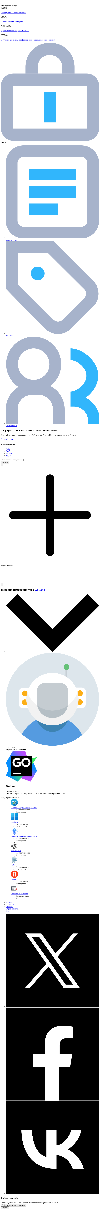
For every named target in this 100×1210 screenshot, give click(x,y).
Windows (14, 822)
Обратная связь (12, 909)
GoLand (40, 589)
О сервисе (10, 904)
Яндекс (14, 879)
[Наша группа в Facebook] (52, 1100)
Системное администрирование (24, 808)
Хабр (8, 449)
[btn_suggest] (2, 465)
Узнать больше (7, 439)
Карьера (9, 453)
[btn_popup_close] (5, 1207)
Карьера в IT (16, 851)
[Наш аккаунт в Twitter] (52, 1006)
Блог (8, 911)
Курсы (8, 455)
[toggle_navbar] (2, 584)
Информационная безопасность (24, 836)
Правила (9, 907)
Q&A (8, 451)
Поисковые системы (19, 894)
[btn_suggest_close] (5, 462)
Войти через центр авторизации (13, 1205)
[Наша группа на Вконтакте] (52, 1193)
